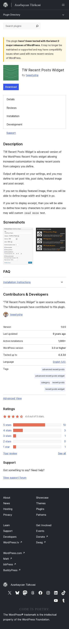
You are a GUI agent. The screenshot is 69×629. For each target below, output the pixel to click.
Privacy (7, 514)
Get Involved (44, 525)
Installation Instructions (17, 282)
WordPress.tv (12, 542)
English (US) (59, 361)
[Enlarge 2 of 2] (61, 232)
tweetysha (32, 75)
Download (11, 86)
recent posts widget (55, 389)
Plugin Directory (11, 14)
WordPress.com (14, 553)
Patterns (41, 514)
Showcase (42, 497)
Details (11, 99)
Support (11, 132)
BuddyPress (12, 570)
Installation (13, 116)
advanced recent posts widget (50, 376)
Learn (6, 525)
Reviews (12, 107)
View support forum (14, 477)
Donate (42, 536)
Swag (41, 542)
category (45, 382)
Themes (41, 503)
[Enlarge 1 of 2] (28, 232)
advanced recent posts (53, 369)
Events (40, 531)
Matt (7, 558)
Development (14, 124)
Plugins (40, 509)
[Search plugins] (37, 26)
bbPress (9, 564)
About (6, 497)
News (6, 503)
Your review (10, 453)
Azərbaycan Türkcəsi (23, 584)
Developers (10, 536)
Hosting (7, 509)
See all (62, 453)
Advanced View (12, 398)
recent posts (58, 382)
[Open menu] (64, 5)
